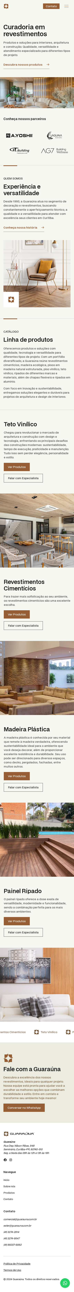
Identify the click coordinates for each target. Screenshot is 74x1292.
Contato (51, 6)
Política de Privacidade (16, 1263)
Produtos (9, 1192)
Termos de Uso (12, 1270)
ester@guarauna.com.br (17, 1225)
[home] (6, 6)
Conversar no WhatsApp (24, 1108)
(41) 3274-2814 (11, 1232)
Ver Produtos (17, 467)
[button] (66, 6)
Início (6, 1180)
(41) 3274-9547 (11, 1238)
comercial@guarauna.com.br (20, 1219)
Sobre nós (9, 1186)
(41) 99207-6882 (12, 1244)
